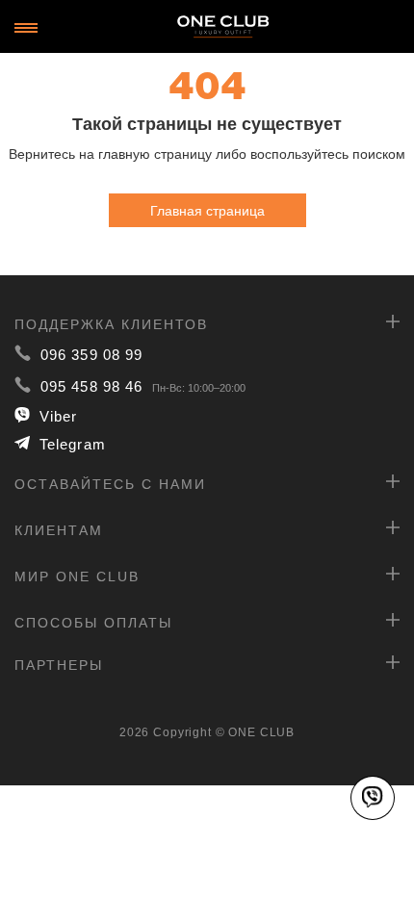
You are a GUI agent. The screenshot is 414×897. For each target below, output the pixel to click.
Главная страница (207, 209)
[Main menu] (26, 28)
